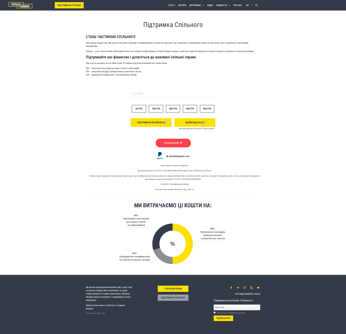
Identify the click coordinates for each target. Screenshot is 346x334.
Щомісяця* (192, 122)
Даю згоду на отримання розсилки (231, 313)
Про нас (237, 5)
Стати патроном (171, 143)
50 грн (138, 108)
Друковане (195, 5)
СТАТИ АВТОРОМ (173, 288)
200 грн (173, 108)
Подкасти (221, 5)
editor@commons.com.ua (247, 294)
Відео (210, 5)
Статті (171, 5)
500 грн (207, 108)
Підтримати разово (148, 122)
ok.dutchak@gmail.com (177, 156)
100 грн (156, 108)
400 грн (190, 108)
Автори (182, 5)
